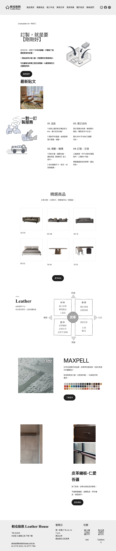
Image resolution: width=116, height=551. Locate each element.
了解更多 (69, 397)
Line (87, 539)
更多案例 (77, 502)
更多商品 (58, 278)
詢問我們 (26, 74)
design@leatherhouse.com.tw (23, 543)
